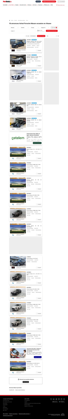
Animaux (29, 4)
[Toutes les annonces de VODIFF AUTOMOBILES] (13, 158)
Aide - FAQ (5, 410)
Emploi (16, 4)
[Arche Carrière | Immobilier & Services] (62, 414)
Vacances (40, 4)
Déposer (49, 1)
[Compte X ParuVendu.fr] (51, 399)
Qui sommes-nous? (6, 400)
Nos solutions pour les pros (7, 401)
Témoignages (5, 404)
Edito (52, 4)
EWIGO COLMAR (19, 65)
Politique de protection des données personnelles (32, 403)
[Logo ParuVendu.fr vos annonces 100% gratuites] (7, 2)
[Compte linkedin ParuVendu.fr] (54, 399)
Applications (5, 407)
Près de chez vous (61, 5)
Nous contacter (5, 408)
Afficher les (51, 30)
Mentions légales (27, 404)
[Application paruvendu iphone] (55, 402)
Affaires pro (46, 4)
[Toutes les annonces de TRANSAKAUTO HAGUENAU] (13, 50)
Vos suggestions (27, 400)
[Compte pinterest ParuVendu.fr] (61, 399)
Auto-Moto (11, 4)
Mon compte (5, 413)
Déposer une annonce (13, 413)
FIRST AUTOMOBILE (20, 80)
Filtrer (55, 27)
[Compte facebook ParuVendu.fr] (56, 399)
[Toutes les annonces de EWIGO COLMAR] (13, 66)
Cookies (25, 401)
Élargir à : (39, 30)
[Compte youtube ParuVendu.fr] (64, 399)
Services (35, 4)
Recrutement (5, 403)
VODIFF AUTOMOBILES (20, 157)
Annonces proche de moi (7, 415)
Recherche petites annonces (24, 413)
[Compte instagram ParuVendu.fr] (59, 399)
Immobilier (5, 4)
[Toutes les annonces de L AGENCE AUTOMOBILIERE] (13, 268)
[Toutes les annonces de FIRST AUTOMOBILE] (13, 81)
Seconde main (23, 4)
